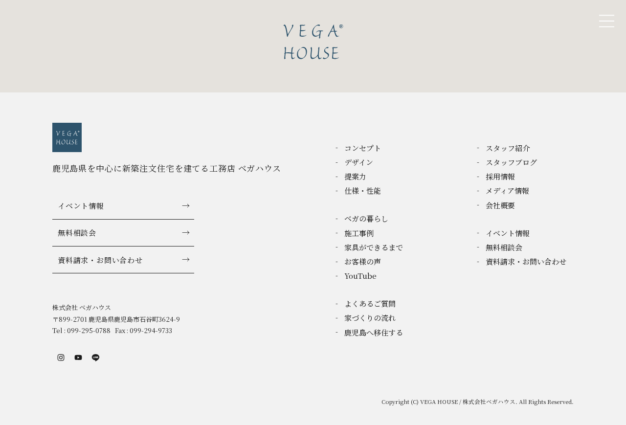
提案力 (355, 176)
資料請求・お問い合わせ (100, 260)
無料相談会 (77, 232)
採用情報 (500, 176)
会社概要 (500, 205)
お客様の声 (362, 261)
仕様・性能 (362, 190)
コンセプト (362, 148)
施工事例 (359, 233)
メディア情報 (507, 190)
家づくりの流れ (370, 318)
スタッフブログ (511, 162)
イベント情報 (81, 206)
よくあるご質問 (370, 303)
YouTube (360, 275)
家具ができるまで (373, 247)
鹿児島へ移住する (373, 332)
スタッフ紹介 (508, 148)
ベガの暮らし (366, 218)
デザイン (358, 162)
